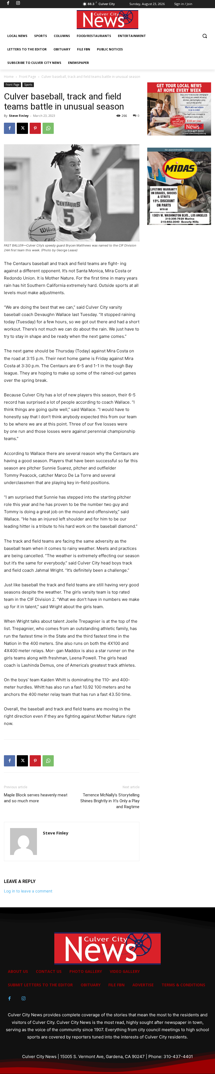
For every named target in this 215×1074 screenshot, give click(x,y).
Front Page (27, 76)
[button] (204, 36)
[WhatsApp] (48, 128)
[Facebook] (9, 128)
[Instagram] (23, 998)
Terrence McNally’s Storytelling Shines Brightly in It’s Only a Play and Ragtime (109, 800)
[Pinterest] (35, 128)
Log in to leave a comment (28, 891)
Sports (28, 85)
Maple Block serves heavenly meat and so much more (35, 797)
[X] (22, 128)
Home (9, 76)
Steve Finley (19, 115)
